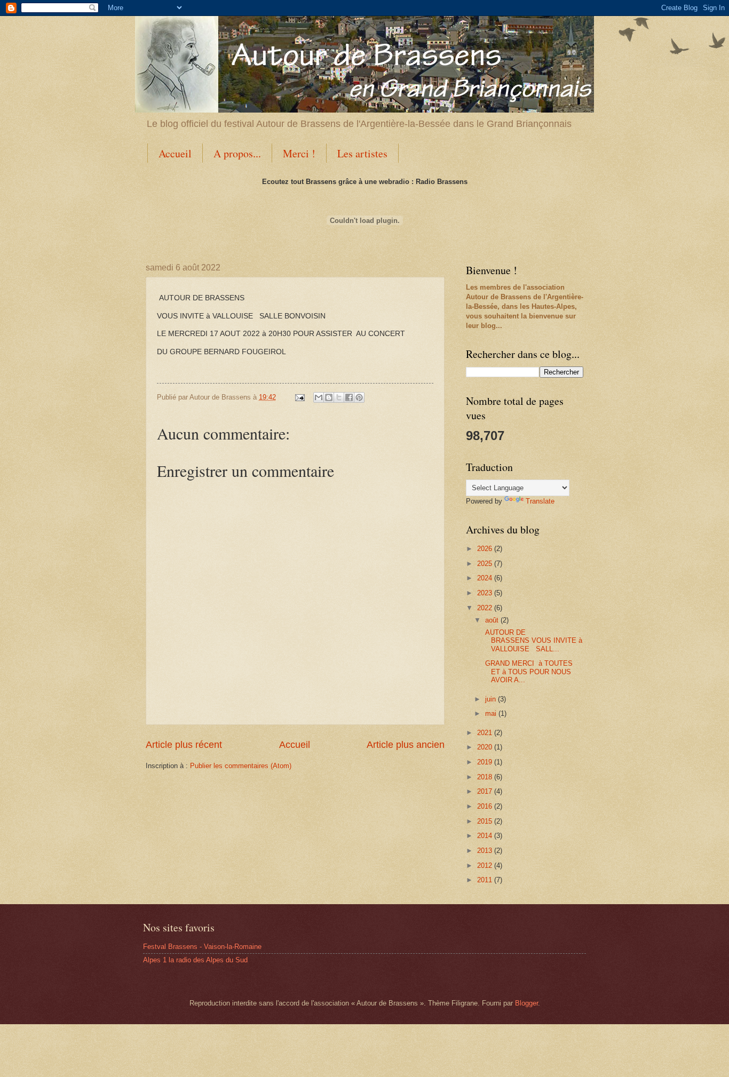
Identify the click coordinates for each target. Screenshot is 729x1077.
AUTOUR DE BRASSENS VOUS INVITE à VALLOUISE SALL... (532, 640)
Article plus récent (184, 744)
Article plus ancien (406, 744)
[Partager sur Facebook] (349, 397)
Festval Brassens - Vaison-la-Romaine (202, 947)
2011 (485, 880)
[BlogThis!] (328, 397)
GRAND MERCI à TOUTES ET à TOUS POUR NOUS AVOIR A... (528, 671)
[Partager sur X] (339, 397)
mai (491, 713)
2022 (485, 608)
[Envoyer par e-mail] (318, 397)
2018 (485, 777)
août (493, 620)
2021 (485, 733)
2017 (485, 791)
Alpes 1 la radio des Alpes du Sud (195, 960)
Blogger (526, 1003)
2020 (485, 747)
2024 (485, 578)
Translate (540, 501)
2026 (485, 549)
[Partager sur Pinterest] (359, 397)
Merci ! (299, 153)
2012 (485, 865)
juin (491, 699)
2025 (485, 564)
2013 (485, 851)
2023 (485, 593)
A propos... (237, 153)
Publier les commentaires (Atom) (240, 766)
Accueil (175, 153)
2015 (485, 821)
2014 (485, 836)
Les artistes (362, 153)
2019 (485, 762)
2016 (485, 806)
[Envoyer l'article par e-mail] (299, 397)
